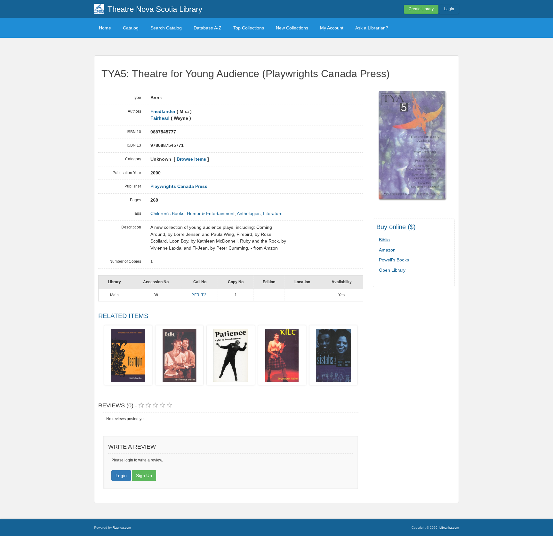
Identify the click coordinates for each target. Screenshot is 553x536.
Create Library (421, 9)
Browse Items (191, 159)
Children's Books (167, 213)
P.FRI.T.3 (198, 295)
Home (105, 27)
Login (449, 9)
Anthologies (248, 213)
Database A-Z (207, 27)
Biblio (384, 239)
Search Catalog (166, 27)
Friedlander (162, 111)
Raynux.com (122, 527)
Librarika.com (449, 527)
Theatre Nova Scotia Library (155, 9)
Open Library (392, 270)
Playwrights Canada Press (178, 186)
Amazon (387, 249)
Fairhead (160, 118)
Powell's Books (394, 259)
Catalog (131, 27)
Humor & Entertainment (211, 213)
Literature (273, 213)
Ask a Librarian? (371, 27)
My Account (331, 27)
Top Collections (248, 27)
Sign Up (144, 475)
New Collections (292, 27)
